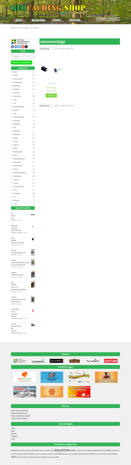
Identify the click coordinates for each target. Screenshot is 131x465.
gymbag (84, 450)
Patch (15, 72)
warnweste (56, 457)
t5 (110, 454)
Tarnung (16, 179)
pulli (56, 454)
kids (105, 450)
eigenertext (36, 450)
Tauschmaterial (18, 186)
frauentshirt (47, 450)
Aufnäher (16, 93)
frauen (41, 450)
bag (19, 450)
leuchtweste (21, 454)
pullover (61, 454)
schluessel (81, 454)
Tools (15, 190)
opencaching (50, 454)
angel (13, 428)
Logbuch (16, 145)
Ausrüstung (17, 96)
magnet (14, 433)
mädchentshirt (43, 454)
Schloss (15, 169)
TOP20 (15, 75)
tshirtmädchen (44, 457)
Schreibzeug (17, 176)
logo (26, 454)
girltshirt (79, 450)
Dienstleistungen (18, 106)
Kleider (15, 138)
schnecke (14, 436)
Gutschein (16, 131)
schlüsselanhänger (90, 454)
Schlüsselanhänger (19, 172)
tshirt (13, 456)
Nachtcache (17, 162)
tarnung (114, 454)
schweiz (98, 454)
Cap (14, 103)
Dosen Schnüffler (18, 117)
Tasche (15, 183)
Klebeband (16, 134)
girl (76, 450)
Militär (15, 148)
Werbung (16, 200)
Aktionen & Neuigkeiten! (21, 62)
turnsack (50, 457)
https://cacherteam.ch (19, 413)
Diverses (16, 110)
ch (20, 450)
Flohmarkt (16, 86)
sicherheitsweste (105, 454)
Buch (15, 100)
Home (15, 28)
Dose (15, 113)
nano (13, 431)
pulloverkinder (68, 454)
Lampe (15, 141)
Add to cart (51, 95)
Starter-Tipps (17, 79)
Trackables (16, 193)
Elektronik (16, 120)
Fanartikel (16, 124)
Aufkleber (16, 89)
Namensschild (18, 166)
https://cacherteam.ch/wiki (20, 416)
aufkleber (14, 450)
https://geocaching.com (19, 410)
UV (14, 197)
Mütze (15, 155)
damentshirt (29, 450)
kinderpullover (115, 450)
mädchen (36, 454)
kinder (108, 450)
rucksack (74, 454)
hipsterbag (90, 450)
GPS (14, 127)
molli (13, 439)
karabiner (96, 450)
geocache (52, 450)
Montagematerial (19, 159)
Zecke (15, 204)
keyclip (101, 450)
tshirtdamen (19, 457)
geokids (72, 450)
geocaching (62, 450)
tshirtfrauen (26, 457)
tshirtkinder (37, 457)
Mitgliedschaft (18, 152)
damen (23, 450)
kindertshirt (14, 454)
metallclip (31, 454)
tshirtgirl (31, 457)
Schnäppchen (17, 82)
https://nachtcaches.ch (19, 418)
